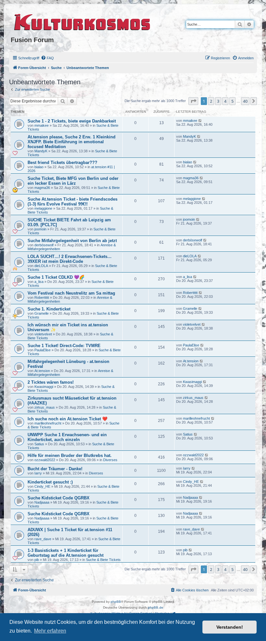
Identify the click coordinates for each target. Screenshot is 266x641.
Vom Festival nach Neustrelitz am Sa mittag (71, 293)
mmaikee (41, 125)
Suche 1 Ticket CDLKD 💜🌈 (56, 277)
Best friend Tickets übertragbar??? (62, 162)
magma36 (42, 188)
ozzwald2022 (44, 460)
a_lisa (38, 282)
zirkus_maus (44, 407)
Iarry (38, 473)
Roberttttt (41, 297)
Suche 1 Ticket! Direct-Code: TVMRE (64, 345)
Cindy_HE (42, 486)
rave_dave (42, 539)
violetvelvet (43, 334)
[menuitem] (47, 58)
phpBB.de (155, 607)
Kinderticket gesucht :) (50, 482)
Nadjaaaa (41, 502)
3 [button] (218, 101)
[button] (193, 101)
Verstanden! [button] (229, 627)
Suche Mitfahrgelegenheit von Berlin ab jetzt (72, 240)
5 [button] (232, 101)
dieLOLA (41, 266)
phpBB (116, 601)
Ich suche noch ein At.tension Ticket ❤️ (67, 418)
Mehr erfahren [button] (50, 631)
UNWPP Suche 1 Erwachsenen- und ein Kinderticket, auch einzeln (67, 437)
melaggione (43, 208)
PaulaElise (42, 350)
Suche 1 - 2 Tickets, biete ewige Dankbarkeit (72, 121)
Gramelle (41, 313)
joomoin (40, 229)
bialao (38, 167)
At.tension (42, 371)
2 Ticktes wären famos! (51, 382)
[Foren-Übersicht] (82, 21)
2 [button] (211, 101)
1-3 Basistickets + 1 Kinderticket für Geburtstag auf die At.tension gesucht (65, 553)
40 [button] (245, 101)
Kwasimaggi (43, 387)
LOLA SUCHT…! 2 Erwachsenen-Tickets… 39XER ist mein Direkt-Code (70, 259)
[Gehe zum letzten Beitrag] (200, 120)
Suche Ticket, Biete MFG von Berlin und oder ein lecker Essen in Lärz (73, 181)
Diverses (110, 460)
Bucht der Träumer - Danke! (55, 468)
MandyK (40, 151)
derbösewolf (44, 245)
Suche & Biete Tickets (103, 560)
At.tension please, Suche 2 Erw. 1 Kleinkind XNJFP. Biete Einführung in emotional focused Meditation (71, 141)
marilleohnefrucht (47, 423)
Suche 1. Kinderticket (49, 309)
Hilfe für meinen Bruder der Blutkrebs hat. (70, 455)
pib (36, 560)
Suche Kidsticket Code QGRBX (59, 497)
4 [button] (225, 101)
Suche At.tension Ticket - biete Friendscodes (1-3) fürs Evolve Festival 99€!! (72, 201)
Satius (39, 444)
